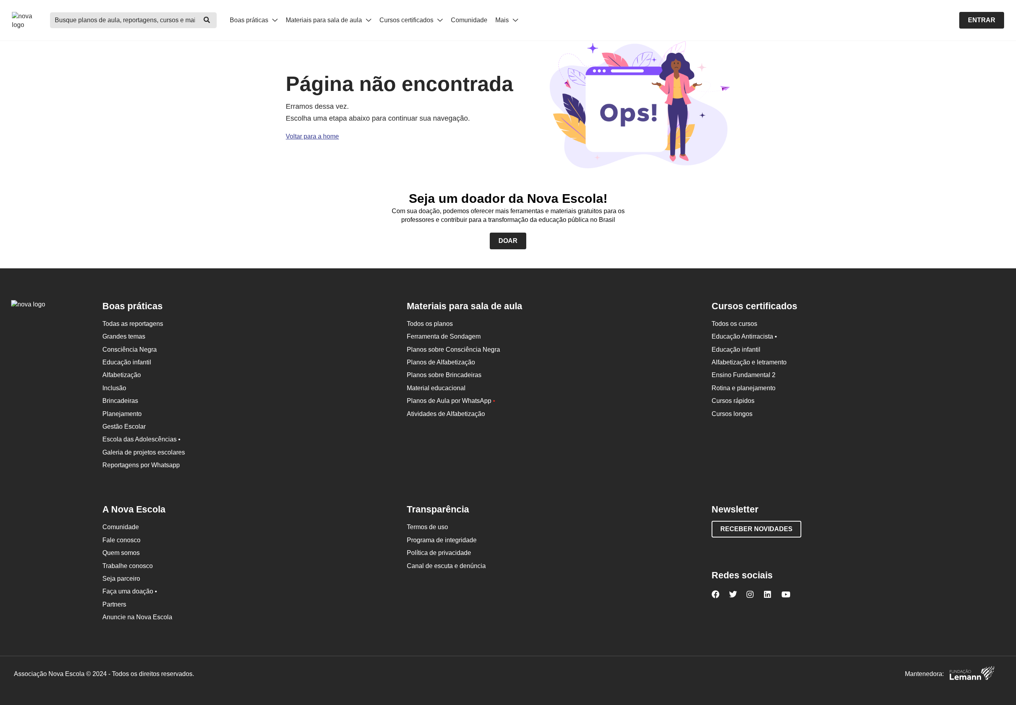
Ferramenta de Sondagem (444, 336)
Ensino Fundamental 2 (743, 375)
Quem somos (121, 552)
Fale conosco (121, 540)
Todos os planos (430, 323)
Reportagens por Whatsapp (141, 465)
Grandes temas (123, 336)
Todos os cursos (734, 323)
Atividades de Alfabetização (446, 413)
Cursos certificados (407, 20)
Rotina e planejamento (743, 388)
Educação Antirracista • (744, 336)
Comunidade (469, 20)
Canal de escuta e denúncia (446, 565)
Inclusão (114, 388)
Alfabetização (121, 375)
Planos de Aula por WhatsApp (451, 400)
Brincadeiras (120, 400)
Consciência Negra (129, 349)
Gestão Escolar (124, 426)
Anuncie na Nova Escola (137, 617)
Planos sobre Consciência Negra (453, 349)
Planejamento (122, 413)
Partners (114, 604)
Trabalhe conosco (127, 565)
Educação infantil (126, 362)
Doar (508, 240)
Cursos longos (732, 413)
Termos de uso (427, 527)
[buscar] (207, 20)
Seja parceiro (121, 578)
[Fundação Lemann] (972, 674)
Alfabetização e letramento (749, 362)
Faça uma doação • (129, 591)
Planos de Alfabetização (441, 362)
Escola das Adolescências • (141, 439)
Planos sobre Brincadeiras (444, 375)
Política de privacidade (439, 552)
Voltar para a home (312, 136)
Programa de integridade (442, 540)
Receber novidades (756, 529)
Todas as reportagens (132, 323)
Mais (502, 20)
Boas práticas (250, 20)
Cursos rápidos (733, 400)
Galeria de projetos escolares (143, 452)
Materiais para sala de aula (325, 20)
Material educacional (436, 388)
